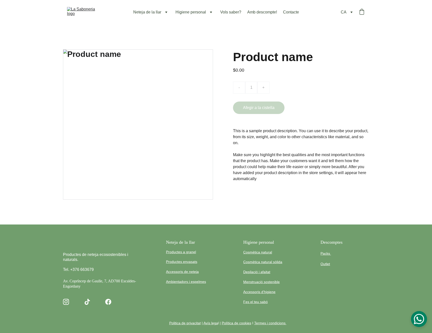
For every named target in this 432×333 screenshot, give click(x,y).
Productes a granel (181, 252)
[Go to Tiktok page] (87, 302)
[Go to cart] (361, 12)
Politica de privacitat (185, 323)
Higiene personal (191, 12)
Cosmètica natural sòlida (262, 262)
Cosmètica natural (257, 252)
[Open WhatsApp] (419, 319)
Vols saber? (230, 12)
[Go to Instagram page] (66, 302)
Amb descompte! (262, 12)
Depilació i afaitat (256, 272)
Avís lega (211, 323)
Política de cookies (236, 323)
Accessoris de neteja (182, 272)
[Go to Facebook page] (108, 302)
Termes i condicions (270, 323)
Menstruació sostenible (261, 282)
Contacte (291, 12)
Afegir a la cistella (258, 108)
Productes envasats (181, 262)
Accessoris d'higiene (259, 292)
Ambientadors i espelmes (186, 282)
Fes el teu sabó (255, 302)
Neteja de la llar (147, 12)
